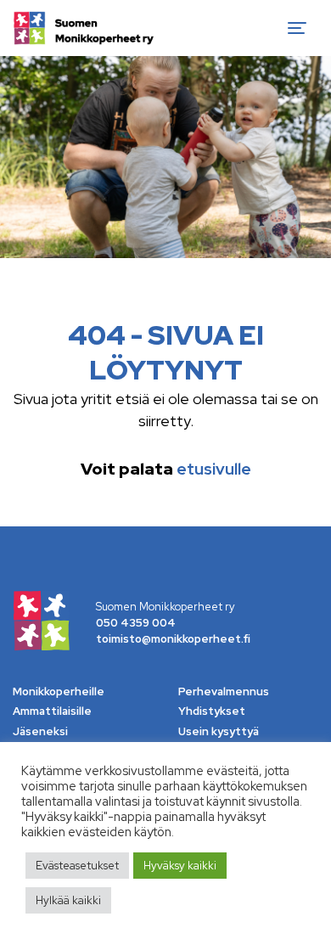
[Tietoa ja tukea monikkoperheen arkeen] (84, 28)
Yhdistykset (211, 711)
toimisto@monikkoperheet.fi (173, 639)
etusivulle (214, 469)
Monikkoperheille (58, 691)
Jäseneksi (40, 731)
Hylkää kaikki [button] (68, 900)
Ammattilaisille (52, 711)
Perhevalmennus (223, 691)
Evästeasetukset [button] (77, 865)
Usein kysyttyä (218, 731)
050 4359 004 (136, 623)
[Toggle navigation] (297, 28)
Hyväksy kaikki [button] (179, 865)
